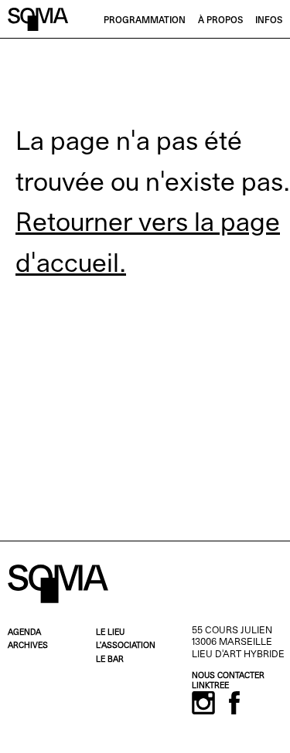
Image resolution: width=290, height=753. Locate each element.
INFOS (268, 20)
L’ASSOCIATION (125, 646)
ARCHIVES (28, 646)
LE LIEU (110, 633)
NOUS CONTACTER (228, 676)
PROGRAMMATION (145, 20)
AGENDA (24, 633)
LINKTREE (210, 686)
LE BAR (110, 660)
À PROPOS (220, 20)
